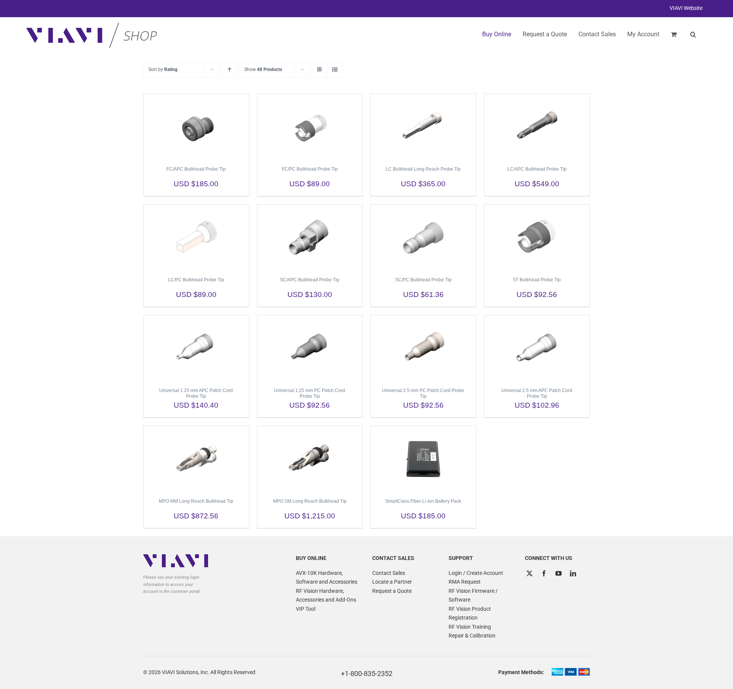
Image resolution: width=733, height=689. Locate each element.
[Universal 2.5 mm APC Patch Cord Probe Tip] (537, 347)
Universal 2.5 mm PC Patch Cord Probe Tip (423, 393)
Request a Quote (392, 591)
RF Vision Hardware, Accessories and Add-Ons (326, 595)
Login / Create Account (476, 573)
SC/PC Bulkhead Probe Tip (423, 279)
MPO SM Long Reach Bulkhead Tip (310, 501)
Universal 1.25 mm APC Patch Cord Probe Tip (196, 393)
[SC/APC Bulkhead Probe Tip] (310, 237)
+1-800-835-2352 (366, 674)
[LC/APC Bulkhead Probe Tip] (537, 126)
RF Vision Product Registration (470, 613)
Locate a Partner (392, 582)
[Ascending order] (229, 69)
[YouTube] (558, 573)
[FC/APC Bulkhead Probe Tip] (196, 126)
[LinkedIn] (573, 573)
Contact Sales (388, 573)
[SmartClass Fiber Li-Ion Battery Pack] (423, 458)
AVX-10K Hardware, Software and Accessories (326, 577)
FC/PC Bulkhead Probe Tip (310, 169)
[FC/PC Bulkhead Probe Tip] (310, 126)
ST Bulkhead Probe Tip (537, 279)
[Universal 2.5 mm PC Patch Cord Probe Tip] (423, 347)
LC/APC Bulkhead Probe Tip (537, 169)
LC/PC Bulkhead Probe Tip (196, 279)
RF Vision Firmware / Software (473, 595)
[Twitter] (529, 573)
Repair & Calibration (472, 636)
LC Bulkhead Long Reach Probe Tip (423, 169)
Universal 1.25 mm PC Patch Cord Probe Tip (309, 393)
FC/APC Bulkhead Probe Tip (196, 169)
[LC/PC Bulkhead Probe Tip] (196, 237)
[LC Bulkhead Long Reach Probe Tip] (423, 126)
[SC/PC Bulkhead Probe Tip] (423, 237)
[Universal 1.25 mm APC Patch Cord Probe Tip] (196, 347)
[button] (693, 34)
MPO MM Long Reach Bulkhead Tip (196, 501)
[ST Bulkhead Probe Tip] (537, 237)
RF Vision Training (470, 627)
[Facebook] (544, 573)
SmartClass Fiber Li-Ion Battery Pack (423, 501)
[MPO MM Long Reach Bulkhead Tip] (196, 458)
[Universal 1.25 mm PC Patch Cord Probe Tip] (310, 347)
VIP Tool (305, 609)
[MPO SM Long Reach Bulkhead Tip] (310, 458)
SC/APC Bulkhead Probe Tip (309, 279)
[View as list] (334, 69)
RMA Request (465, 582)
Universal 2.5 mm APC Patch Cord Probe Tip (536, 393)
